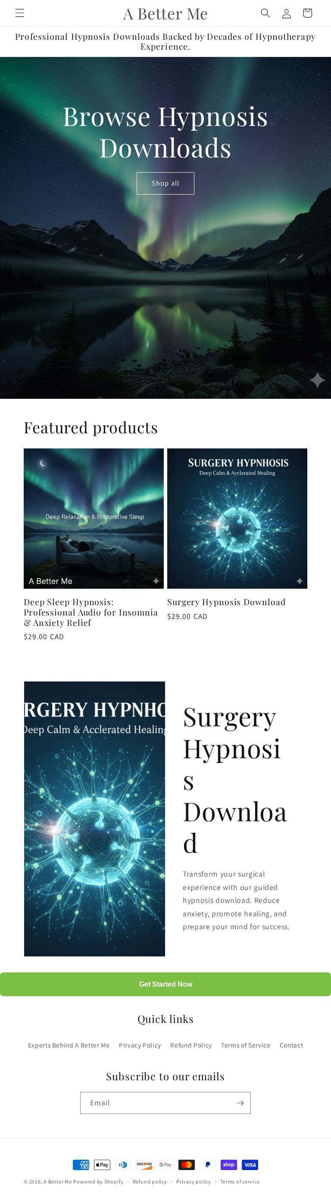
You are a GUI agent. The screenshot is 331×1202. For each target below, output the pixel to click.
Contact (291, 1045)
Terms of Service (246, 1045)
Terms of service (239, 1181)
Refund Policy (191, 1045)
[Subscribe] (240, 1103)
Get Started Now (165, 984)
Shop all (165, 183)
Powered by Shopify (98, 1181)
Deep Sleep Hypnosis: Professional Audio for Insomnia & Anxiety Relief (91, 612)
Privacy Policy (140, 1045)
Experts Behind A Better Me (69, 1045)
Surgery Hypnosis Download (226, 602)
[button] (19, 13)
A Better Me (58, 1181)
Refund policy (150, 1181)
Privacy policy (193, 1181)
